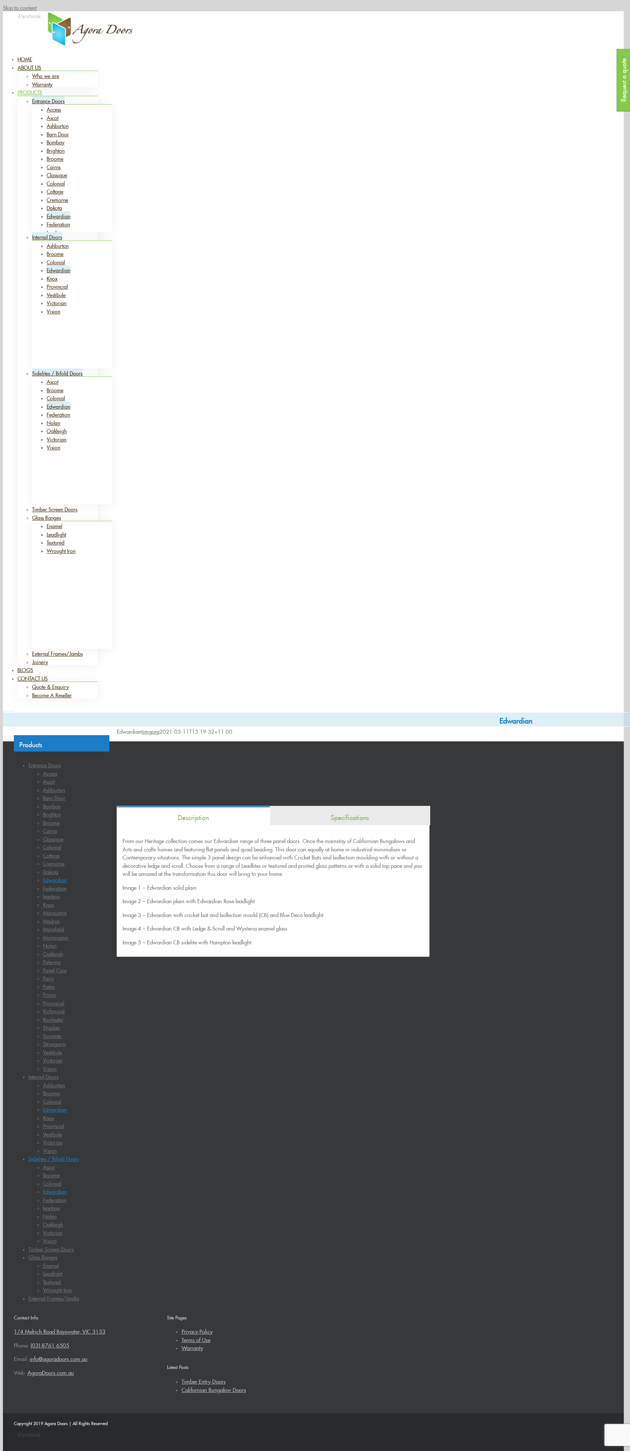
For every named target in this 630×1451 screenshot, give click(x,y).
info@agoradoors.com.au (400, 19)
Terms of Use (196, 1339)
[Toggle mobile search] (11, 709)
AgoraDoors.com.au (50, 1371)
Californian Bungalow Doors (214, 1388)
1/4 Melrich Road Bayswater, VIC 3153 (59, 1330)
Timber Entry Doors (204, 1380)
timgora (150, 730)
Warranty (192, 1347)
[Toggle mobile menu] (5, 709)
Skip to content (20, 6)
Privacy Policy (197, 1330)
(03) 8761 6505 (349, 19)
